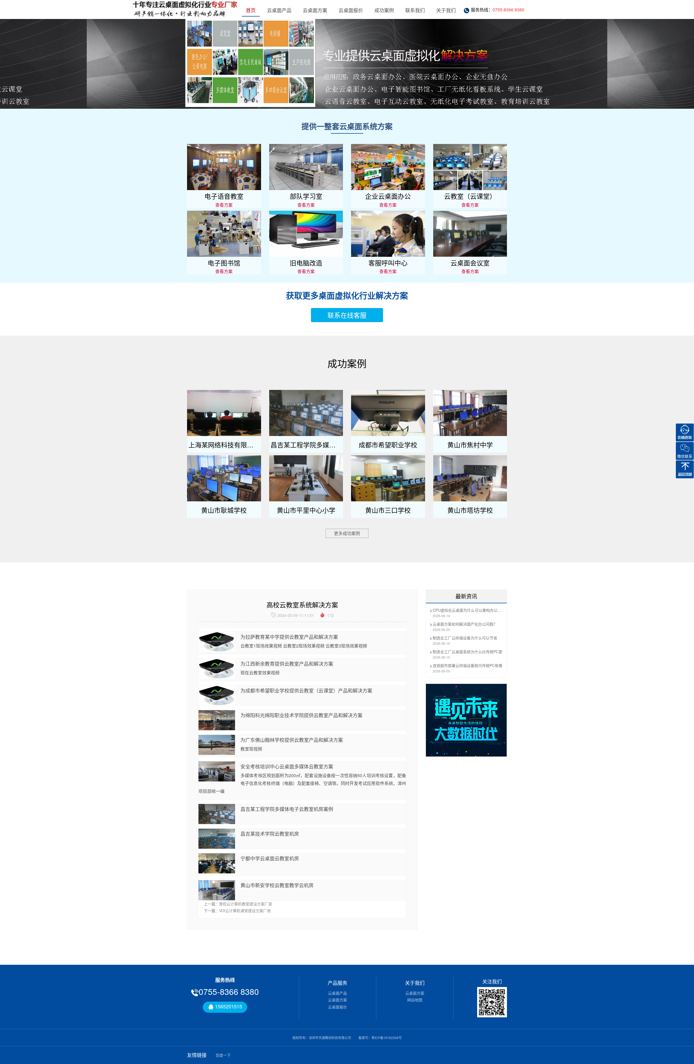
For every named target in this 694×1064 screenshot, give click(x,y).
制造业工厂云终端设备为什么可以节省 (465, 637)
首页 (251, 10)
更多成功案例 (347, 533)
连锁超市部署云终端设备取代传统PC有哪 (467, 665)
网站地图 (414, 999)
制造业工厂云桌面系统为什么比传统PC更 (467, 651)
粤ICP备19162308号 (386, 1037)
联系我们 (415, 10)
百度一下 (223, 1055)
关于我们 (446, 10)
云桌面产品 (279, 10)
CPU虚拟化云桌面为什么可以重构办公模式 (468, 610)
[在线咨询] (685, 432)
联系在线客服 (347, 315)
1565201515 (228, 1006)
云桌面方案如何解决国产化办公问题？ (465, 624)
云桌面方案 (315, 10)
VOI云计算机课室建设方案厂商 (245, 910)
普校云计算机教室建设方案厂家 (245, 903)
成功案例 (384, 10)
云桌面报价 (351, 10)
